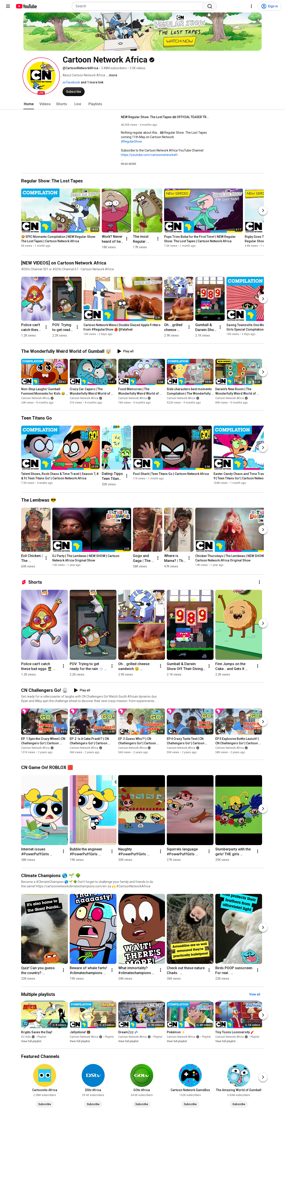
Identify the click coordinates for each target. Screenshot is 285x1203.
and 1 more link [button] (92, 82)
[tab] (28, 104)
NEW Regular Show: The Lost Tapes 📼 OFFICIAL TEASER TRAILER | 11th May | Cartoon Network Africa (165, 117)
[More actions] (126, 238)
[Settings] (251, 6)
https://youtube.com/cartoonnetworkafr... (150, 155)
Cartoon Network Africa (35, 398)
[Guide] (8, 6)
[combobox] (138, 6)
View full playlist (31, 1041)
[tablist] (142, 104)
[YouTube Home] (26, 6)
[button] (41, 76)
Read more (128, 164)
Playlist (41, 1036)
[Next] (263, 210)
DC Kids (26, 1036)
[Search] (210, 6)
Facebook (73, 82)
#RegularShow (131, 141)
